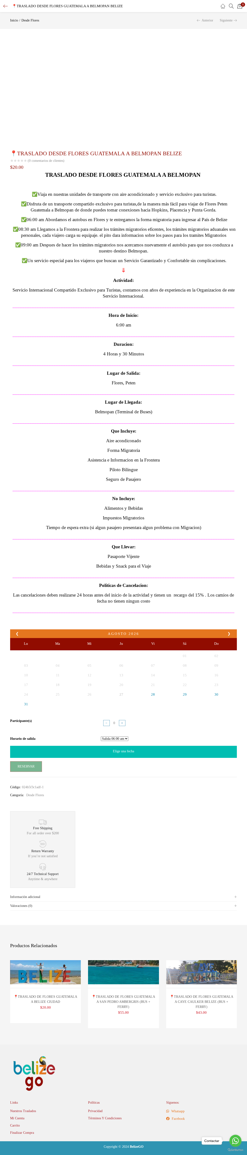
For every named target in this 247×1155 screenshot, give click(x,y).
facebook (178, 1119)
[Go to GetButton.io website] (235, 1150)
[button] (239, 6)
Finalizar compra (22, 1133)
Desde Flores (30, 20)
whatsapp (177, 1111)
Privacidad (95, 1111)
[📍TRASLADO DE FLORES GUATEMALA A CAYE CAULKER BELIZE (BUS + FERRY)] (201, 972)
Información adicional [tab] (25, 897)
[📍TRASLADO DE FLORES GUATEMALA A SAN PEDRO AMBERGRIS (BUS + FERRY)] (123, 972)
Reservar (26, 766)
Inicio (14, 20)
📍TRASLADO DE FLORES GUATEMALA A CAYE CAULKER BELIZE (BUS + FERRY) (201, 1002)
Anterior (207, 20)
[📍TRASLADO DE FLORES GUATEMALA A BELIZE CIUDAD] (45, 972)
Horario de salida (22, 739)
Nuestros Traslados (23, 1111)
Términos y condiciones (105, 1118)
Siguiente (226, 20)
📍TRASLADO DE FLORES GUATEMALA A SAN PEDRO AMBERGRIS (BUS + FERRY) (123, 1002)
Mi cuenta (17, 1118)
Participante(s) (21, 721)
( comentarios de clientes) (46, 161)
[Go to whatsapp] (235, 1141)
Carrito (15, 1125)
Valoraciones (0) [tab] (21, 906)
